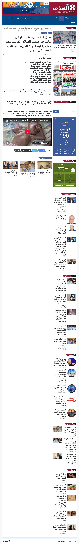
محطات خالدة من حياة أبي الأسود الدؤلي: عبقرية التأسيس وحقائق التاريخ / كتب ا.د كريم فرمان (60, 315)
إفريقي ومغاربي (34, 18)
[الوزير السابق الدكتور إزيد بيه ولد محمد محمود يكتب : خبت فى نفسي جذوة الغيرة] (71, 261)
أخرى (18, 18)
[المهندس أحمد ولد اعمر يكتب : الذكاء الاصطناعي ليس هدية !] (71, 413)
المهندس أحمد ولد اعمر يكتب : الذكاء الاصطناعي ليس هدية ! (60, 413)
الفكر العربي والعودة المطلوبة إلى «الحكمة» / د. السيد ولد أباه (60, 229)
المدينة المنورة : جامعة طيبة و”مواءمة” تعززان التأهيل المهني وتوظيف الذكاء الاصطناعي (60, 375)
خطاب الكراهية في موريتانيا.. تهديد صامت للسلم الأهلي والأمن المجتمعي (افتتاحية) (65, 47)
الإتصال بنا (12, 18)
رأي (41, 18)
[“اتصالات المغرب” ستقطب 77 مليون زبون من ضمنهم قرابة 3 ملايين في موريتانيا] (71, 400)
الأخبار (61, 18)
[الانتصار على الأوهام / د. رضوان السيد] (71, 219)
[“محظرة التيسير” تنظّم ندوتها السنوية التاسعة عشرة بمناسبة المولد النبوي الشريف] (71, 327)
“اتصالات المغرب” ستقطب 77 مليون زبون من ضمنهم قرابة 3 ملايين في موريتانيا (60, 401)
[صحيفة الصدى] (64, 8)
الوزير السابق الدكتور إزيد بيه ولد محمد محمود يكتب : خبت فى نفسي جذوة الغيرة (60, 264)
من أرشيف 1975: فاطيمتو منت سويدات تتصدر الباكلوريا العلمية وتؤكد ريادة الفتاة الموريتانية (60, 501)
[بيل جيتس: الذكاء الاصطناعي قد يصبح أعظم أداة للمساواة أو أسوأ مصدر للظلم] (71, 362)
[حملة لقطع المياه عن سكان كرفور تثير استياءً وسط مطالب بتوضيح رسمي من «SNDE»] (44, 165)
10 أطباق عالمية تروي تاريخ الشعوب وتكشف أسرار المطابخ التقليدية (60, 488)
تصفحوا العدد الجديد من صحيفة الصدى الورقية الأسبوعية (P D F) (65, 62)
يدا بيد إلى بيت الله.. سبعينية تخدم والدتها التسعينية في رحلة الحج (59, 528)
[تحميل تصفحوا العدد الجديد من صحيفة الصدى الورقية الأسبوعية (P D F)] (64, 96)
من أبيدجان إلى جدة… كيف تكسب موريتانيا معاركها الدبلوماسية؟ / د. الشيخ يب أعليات (70, 458)
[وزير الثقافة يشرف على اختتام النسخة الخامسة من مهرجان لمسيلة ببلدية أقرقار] (71, 341)
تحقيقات (50, 18)
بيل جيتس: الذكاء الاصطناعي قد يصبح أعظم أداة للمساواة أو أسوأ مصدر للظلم (59, 362)
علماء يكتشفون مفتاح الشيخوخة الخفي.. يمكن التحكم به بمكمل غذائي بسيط (59, 516)
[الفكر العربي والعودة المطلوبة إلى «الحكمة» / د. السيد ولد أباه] (71, 228)
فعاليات (45, 18)
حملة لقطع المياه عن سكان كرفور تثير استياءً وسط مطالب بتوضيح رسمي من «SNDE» (45, 172)
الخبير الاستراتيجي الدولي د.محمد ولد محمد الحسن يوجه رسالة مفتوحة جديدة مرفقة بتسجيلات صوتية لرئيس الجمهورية (60, 204)
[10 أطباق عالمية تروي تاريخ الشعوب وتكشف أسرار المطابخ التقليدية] (71, 487)
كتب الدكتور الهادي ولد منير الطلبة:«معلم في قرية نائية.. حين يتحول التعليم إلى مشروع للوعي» (60, 284)
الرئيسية (72, 18)
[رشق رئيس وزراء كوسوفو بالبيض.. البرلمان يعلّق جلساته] (71, 475)
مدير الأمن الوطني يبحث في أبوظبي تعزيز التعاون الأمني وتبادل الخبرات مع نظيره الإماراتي (11, 173)
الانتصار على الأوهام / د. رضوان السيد (60, 217)
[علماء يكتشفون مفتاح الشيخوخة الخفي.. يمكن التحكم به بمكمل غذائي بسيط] (71, 513)
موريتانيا (66, 18)
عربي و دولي (25, 18)
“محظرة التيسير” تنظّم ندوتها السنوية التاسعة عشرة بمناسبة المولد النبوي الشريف (60, 330)
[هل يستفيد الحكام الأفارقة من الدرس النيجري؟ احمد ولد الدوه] (27, 166)
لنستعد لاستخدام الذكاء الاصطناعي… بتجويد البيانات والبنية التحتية (60, 388)
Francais (73, 23)
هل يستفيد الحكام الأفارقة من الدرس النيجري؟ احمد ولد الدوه (28, 174)
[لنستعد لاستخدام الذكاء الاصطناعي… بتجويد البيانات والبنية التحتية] (71, 388)
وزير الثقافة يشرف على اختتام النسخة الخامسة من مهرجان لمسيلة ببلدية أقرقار (60, 343)
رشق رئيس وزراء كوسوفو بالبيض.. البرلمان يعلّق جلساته (60, 477)
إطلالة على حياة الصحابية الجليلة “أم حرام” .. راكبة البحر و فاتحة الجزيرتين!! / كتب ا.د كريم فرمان (60, 300)
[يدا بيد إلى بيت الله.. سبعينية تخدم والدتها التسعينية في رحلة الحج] (71, 527)
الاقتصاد (56, 18)
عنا (7, 18)
